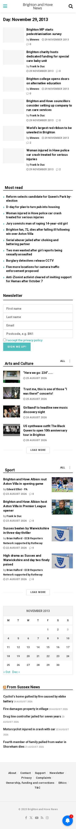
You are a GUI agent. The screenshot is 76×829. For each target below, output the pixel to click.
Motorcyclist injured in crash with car (29, 729)
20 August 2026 (36, 440)
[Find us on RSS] (42, 818)
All (62, 361)
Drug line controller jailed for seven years (32, 716)
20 (28, 656)
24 (67, 656)
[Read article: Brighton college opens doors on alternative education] (13, 84)
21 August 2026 (16, 579)
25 (8, 665)
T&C (37, 787)
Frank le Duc (37, 66)
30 (57, 665)
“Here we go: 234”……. (38, 372)
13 (28, 647)
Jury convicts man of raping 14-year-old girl (37, 223)
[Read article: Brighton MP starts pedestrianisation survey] (13, 35)
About (12, 772)
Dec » (16, 672)
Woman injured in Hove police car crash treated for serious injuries (47, 154)
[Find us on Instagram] (47, 818)
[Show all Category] (69, 361)
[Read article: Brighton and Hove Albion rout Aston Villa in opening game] (62, 484)
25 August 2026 (36, 378)
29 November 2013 (56, 39)
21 (38, 656)
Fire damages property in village (25, 709)
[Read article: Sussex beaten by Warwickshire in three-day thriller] (62, 533)
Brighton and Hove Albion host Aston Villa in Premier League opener (25, 506)
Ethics (62, 782)
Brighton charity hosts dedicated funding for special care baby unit (47, 56)
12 (18, 647)
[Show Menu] (5, 6)
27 (28, 665)
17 (67, 647)
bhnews (34, 39)
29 (47, 665)
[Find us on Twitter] (31, 818)
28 (38, 665)
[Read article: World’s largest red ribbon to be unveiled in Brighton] (13, 133)
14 (38, 647)
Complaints (43, 777)
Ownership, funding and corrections (30, 782)
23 (57, 656)
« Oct (6, 672)
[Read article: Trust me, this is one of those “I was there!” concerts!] (11, 393)
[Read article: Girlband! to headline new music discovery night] (11, 411)
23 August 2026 (16, 493)
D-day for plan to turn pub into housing (33, 207)
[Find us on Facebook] (26, 818)
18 (8, 656)
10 (67, 638)
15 (47, 647)
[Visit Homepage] (38, 6)
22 (47, 656)
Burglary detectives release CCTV (30, 260)
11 (8, 647)
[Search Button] (71, 6)
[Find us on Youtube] (36, 818)
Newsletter (57, 772)
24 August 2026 (36, 417)
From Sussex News (23, 687)
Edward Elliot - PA (17, 489)
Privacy (26, 777)
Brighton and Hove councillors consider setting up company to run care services (49, 105)
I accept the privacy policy (24, 340)
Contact (25, 772)
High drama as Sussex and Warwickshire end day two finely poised (26, 560)
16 (57, 647)
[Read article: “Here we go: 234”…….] (11, 377)
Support (40, 772)
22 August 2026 (16, 547)
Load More (38, 450)
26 (18, 665)
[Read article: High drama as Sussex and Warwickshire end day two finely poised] (62, 561)
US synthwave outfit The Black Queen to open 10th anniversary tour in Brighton (45, 430)
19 (18, 656)
